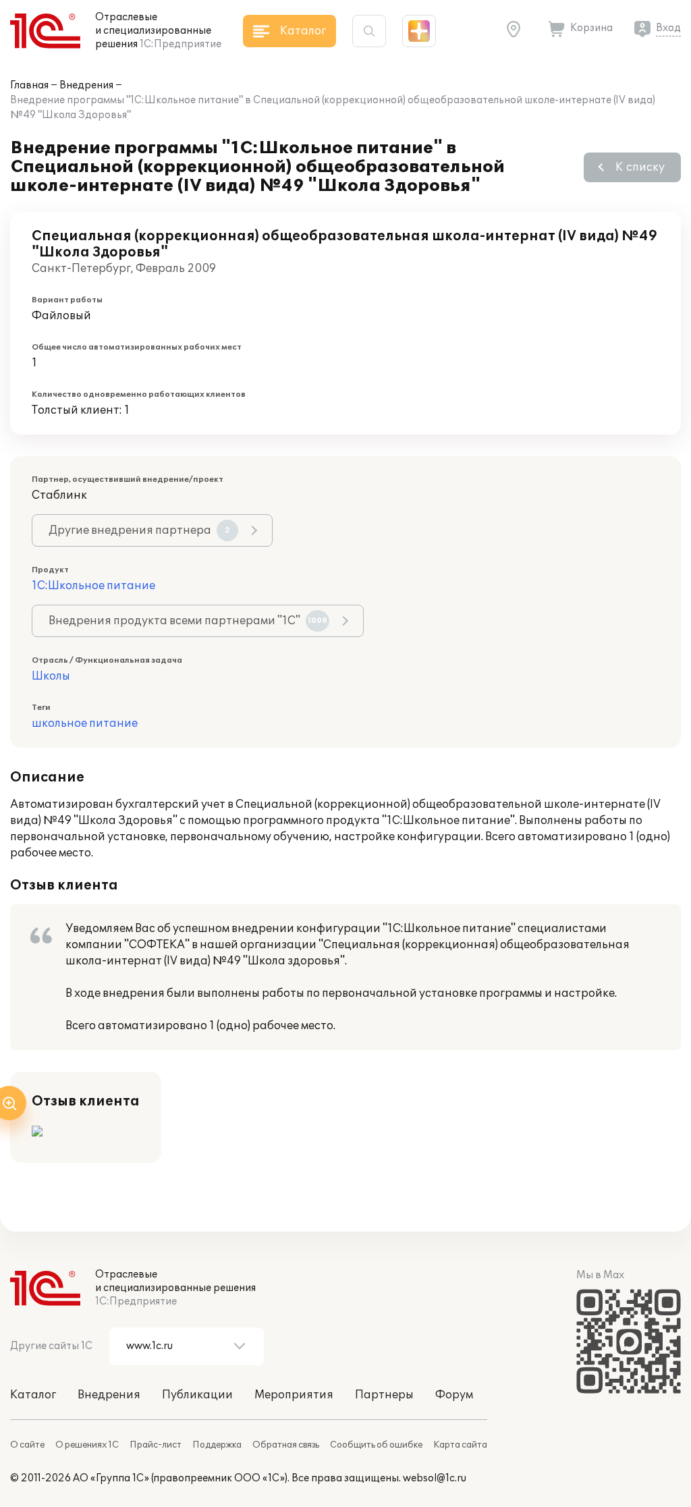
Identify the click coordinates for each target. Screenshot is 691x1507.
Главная (29, 85)
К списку (640, 167)
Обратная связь (285, 1445)
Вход (668, 28)
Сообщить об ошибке (376, 1445)
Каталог (33, 1395)
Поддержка (217, 1445)
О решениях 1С (87, 1445)
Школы (51, 676)
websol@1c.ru (434, 1478)
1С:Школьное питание (93, 586)
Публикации (197, 1395)
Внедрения (86, 85)
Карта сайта (460, 1445)
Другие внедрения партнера (139, 530)
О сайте (27, 1445)
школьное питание (85, 723)
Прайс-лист (156, 1445)
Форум (454, 1395)
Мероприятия (293, 1395)
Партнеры (384, 1395)
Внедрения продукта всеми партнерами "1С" (188, 621)
